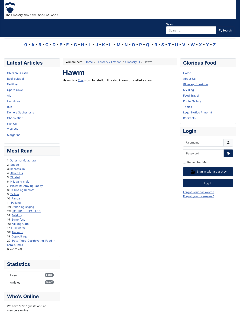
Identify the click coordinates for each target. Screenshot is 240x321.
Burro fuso (18, 219)
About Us (16, 173)
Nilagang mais (19, 181)
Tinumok (17, 232)
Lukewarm (18, 228)
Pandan (16, 198)
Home (187, 73)
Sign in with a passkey (211, 171)
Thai (80, 80)
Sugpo (14, 164)
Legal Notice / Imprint (197, 112)
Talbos (14, 194)
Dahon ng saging (23, 207)
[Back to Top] (234, 314)
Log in (208, 183)
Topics (187, 107)
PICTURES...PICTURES (26, 211)
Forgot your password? (198, 192)
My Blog (188, 90)
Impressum (17, 169)
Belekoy (17, 215)
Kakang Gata (20, 223)
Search (170, 24)
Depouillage (19, 236)
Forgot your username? (198, 196)
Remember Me (196, 162)
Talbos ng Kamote (22, 190)
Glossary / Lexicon (195, 84)
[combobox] (191, 30)
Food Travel (191, 95)
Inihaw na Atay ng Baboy (26, 185)
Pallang (16, 202)
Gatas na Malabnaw (23, 160)
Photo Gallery (192, 101)
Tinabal (15, 177)
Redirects (189, 118)
